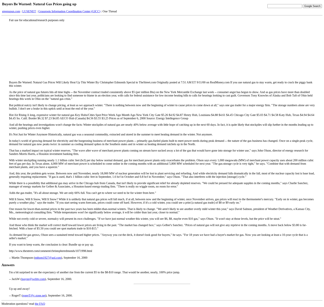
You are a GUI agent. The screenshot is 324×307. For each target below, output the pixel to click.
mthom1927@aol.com (48, 257)
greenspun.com (11, 11)
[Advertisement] (162, 51)
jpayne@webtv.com (33, 279)
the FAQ (40, 303)
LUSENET (29, 11)
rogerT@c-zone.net (34, 295)
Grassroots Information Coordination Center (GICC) (69, 11)
